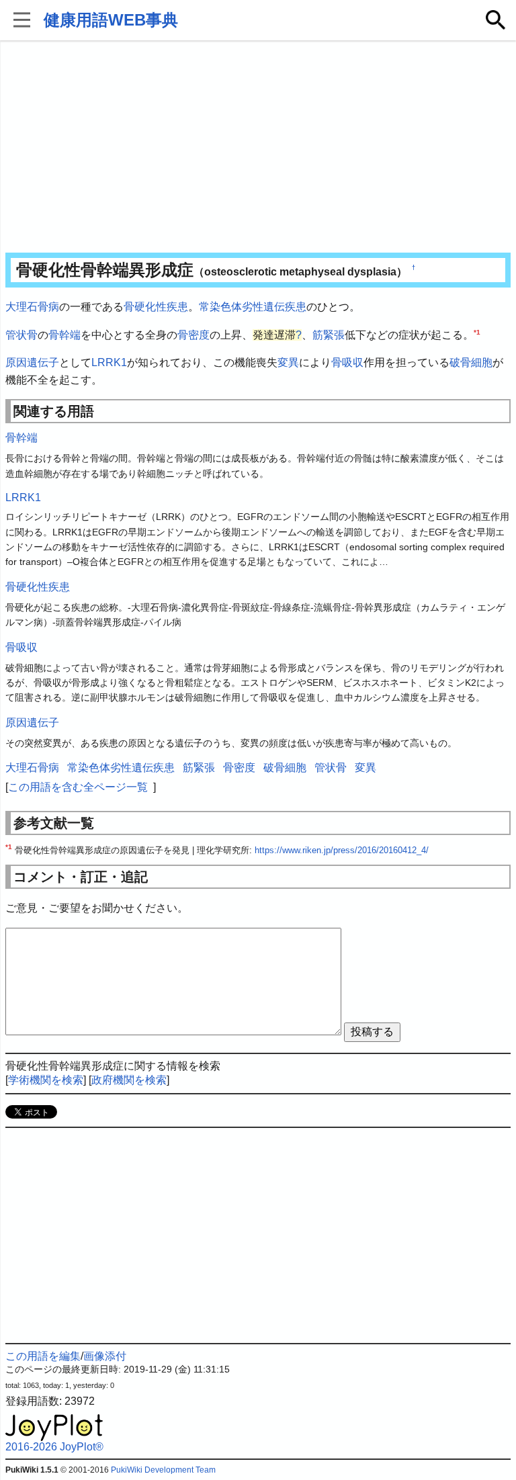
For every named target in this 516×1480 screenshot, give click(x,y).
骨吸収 (347, 362)
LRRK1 (109, 362)
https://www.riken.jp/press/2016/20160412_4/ (342, 850)
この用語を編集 (43, 1356)
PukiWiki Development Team (163, 1470)
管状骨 (21, 335)
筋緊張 (328, 335)
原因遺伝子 (32, 362)
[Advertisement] (258, 148)
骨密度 (193, 335)
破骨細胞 (470, 362)
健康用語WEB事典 (111, 20)
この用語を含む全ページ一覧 (78, 787)
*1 (477, 331)
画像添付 (104, 1356)
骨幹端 (64, 335)
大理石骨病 (32, 306)
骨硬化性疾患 (156, 306)
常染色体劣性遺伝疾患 (252, 306)
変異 (288, 362)
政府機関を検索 (129, 1080)
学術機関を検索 (45, 1080)
